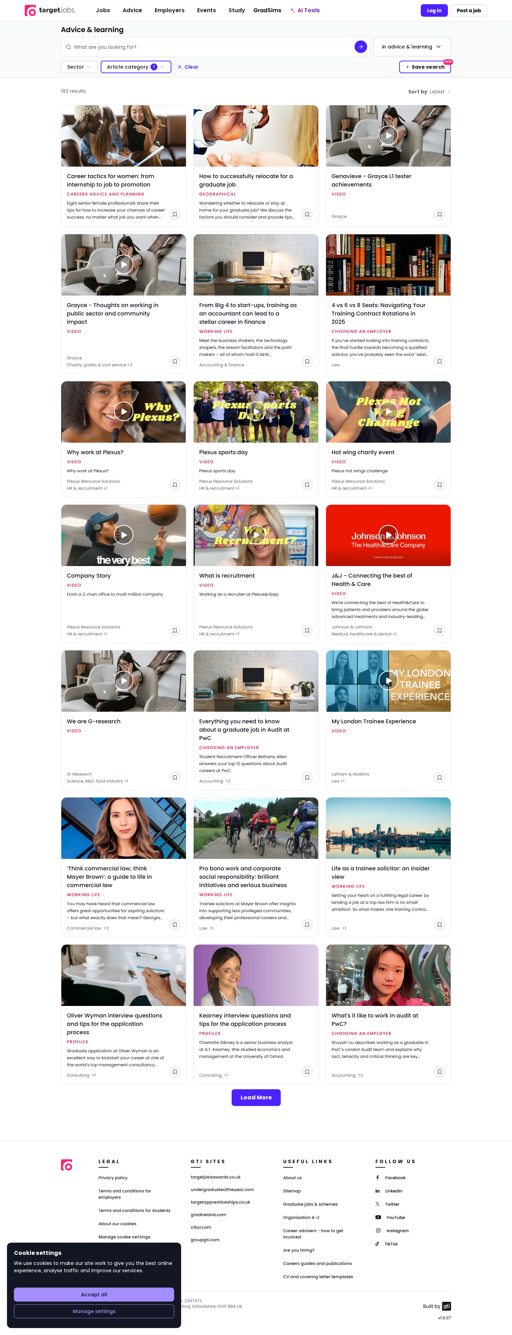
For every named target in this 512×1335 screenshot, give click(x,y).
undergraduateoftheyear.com (222, 1190)
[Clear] (344, 47)
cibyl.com (201, 1227)
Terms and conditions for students (135, 1211)
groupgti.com (205, 1240)
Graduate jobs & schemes (310, 1204)
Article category (127, 66)
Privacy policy (113, 1178)
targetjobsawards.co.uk (216, 1177)
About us (292, 1178)
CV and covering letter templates (318, 1277)
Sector (75, 66)
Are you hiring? (299, 1250)
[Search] (361, 46)
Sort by (426, 91)
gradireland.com (208, 1215)
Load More (256, 1097)
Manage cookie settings (124, 1237)
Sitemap (292, 1191)
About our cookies (118, 1224)
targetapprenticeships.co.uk (220, 1202)
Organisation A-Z (301, 1218)
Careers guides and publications (317, 1264)
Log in (434, 10)
